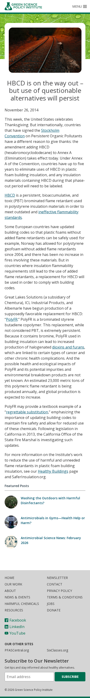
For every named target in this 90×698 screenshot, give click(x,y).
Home (9, 577)
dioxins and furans (68, 347)
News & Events (17, 597)
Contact (54, 584)
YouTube (17, 633)
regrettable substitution (27, 412)
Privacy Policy (59, 590)
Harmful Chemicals (22, 603)
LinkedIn (16, 626)
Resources (14, 610)
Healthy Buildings (53, 471)
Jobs (50, 603)
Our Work (13, 584)
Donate (53, 610)
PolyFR (12, 319)
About (10, 590)
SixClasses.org (57, 650)
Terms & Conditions (65, 597)
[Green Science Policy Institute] (25, 6)
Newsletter (57, 577)
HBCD (10, 195)
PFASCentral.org (17, 650)
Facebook (17, 620)
